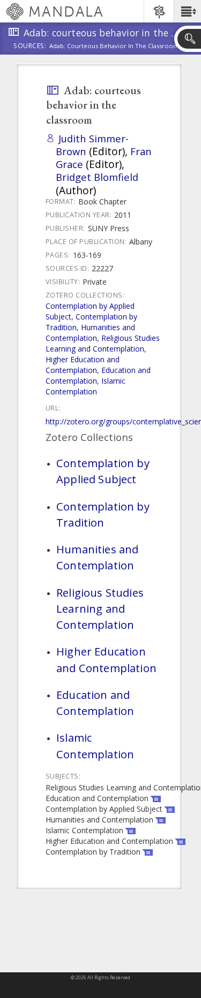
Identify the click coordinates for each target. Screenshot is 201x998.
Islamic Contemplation (85, 386)
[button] (187, 11)
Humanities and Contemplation (90, 332)
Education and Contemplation (95, 702)
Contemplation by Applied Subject (103, 470)
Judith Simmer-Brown (92, 145)
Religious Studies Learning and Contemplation (103, 343)
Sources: (30, 46)
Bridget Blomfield (97, 177)
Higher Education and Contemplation (83, 364)
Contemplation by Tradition (103, 514)
